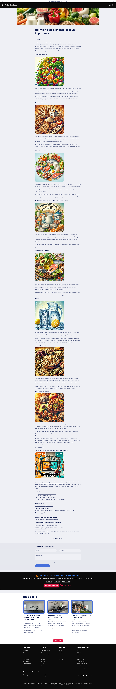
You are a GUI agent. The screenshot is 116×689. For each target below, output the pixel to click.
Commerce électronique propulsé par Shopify (41, 683)
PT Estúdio (79, 657)
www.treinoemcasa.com (43, 533)
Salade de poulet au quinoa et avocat (47, 494)
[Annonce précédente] (2, 1)
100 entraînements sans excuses (43, 515)
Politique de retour (27, 663)
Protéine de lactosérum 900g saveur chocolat (46, 525)
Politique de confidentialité (68, 683)
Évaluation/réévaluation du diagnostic (44, 510)
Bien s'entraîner (26, 657)
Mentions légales (57, 684)
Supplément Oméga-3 (40, 528)
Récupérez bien (26, 661)
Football (60, 650)
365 (77, 650)
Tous (42, 665)
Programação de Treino (82, 663)
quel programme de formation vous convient (51, 482)
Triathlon (61, 659)
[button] (2, 5)
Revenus (43, 652)
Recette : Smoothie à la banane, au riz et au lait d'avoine (51, 499)
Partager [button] (38, 39)
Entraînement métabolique (51, 519)
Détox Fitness (67, 515)
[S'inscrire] (44, 675)
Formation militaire (39, 519)
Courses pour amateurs (58, 515)
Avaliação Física (80, 659)
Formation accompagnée (67, 510)
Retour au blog (59, 538)
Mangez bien (26, 659)
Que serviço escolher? (81, 665)
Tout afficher (58, 640)
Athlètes (43, 663)
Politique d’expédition (88, 683)
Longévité (43, 657)
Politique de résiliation (65, 684)
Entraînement (49, 506)
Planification (57, 510)
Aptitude (43, 659)
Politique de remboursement (56, 683)
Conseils (43, 506)
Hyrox (60, 657)
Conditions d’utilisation (78, 683)
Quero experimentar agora (51, 585)
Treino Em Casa (30, 683)
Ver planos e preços (66, 585)
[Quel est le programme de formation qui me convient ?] (49, 478)
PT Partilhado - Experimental (83, 668)
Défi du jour (38, 506)
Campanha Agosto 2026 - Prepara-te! (81, 617)
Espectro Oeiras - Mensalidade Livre (55, 617)
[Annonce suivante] (113, 1)
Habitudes (43, 661)
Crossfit (60, 652)
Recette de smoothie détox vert (45, 501)
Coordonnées (50, 684)
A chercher (25, 650)
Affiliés (24, 652)
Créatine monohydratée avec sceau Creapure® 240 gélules (49, 527)
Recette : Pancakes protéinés (45, 495)
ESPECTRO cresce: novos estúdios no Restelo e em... (32, 618)
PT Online (79, 652)
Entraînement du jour (45, 650)
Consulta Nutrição (81, 661)
